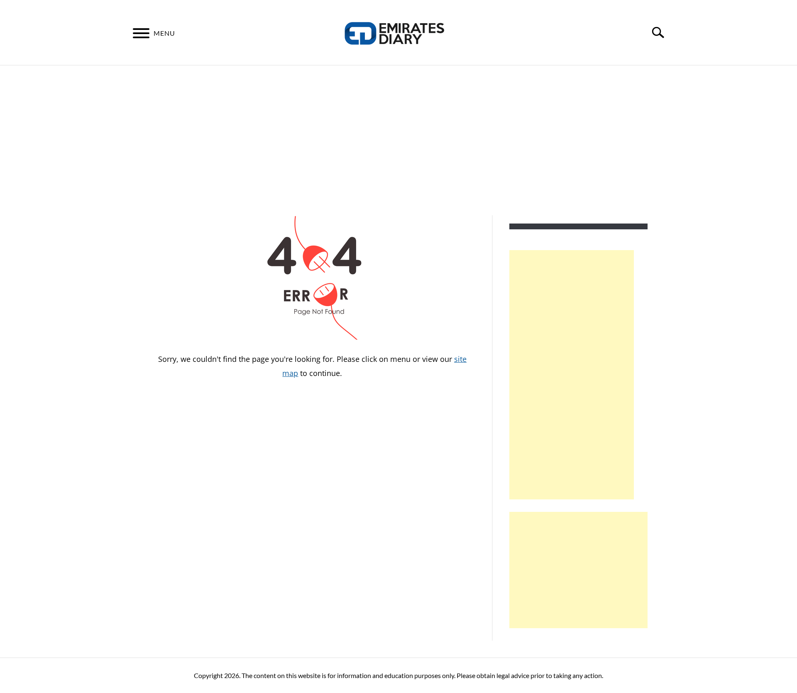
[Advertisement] (398, 140)
